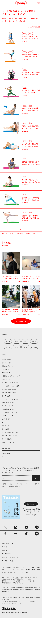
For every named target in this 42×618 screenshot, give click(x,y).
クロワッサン (25, 567)
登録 (36, 478)
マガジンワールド (12, 572)
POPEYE (28, 570)
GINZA (32, 567)
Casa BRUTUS (16, 567)
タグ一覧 (4, 547)
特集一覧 (4, 550)
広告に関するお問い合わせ (10, 557)
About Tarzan (6, 554)
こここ (38, 570)
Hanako (38, 567)
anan (3, 567)
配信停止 (17, 486)
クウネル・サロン (20, 570)
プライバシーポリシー (23, 572)
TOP (3, 234)
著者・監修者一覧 (7, 543)
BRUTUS (8, 567)
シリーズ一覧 (9, 234)
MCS (33, 570)
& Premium (5, 570)
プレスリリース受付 (8, 561)
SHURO (4, 572)
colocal (11, 570)
